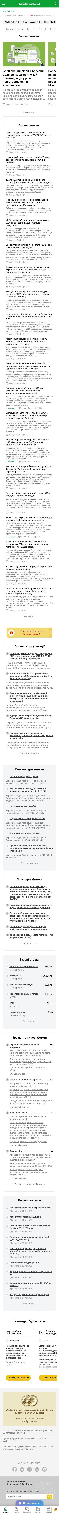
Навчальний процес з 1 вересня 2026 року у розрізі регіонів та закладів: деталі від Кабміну (28, 160)
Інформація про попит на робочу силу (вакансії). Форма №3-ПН (29, 1084)
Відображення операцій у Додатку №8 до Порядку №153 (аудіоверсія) (30, 717)
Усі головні (29, 112)
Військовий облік (18, 1112)
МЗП (7, 22)
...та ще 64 (18, 1145)
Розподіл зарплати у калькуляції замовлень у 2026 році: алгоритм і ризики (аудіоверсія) (31, 735)
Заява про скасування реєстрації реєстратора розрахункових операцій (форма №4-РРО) (29, 1172)
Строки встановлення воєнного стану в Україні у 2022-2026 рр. (30, 1227)
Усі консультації (28, 753)
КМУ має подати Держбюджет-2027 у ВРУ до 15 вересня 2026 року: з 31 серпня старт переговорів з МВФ (28, 469)
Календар (49, 1512)
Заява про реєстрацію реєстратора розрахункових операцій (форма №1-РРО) (31, 1164)
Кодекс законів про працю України (27, 818)
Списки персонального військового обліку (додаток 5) (28, 1117)
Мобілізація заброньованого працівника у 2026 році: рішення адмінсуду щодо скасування (27, 223)
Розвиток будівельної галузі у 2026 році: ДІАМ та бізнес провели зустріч (29, 567)
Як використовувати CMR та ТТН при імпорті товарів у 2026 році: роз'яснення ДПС (29, 518)
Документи (38, 1512)
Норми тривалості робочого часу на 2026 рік (31, 1272)
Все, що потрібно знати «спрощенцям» (29, 1294)
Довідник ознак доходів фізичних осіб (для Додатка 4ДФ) (29, 1238)
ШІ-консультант (32, 1503)
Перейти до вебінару (18, 1377)
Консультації (27, 1512)
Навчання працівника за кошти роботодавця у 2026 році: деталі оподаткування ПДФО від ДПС (29, 317)
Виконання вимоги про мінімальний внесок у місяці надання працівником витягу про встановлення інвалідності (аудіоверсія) (29, 697)
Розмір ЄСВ (15, 975)
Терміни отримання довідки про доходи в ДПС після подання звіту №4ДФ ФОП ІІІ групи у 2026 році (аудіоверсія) (31, 656)
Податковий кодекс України (24, 776)
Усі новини (29, 616)
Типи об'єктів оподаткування (24, 1262)
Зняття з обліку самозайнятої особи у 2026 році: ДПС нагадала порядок (28, 494)
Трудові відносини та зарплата (25, 1079)
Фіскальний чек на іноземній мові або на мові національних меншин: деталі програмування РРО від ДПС (27, 202)
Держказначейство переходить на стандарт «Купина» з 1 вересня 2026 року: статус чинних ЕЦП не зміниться (28, 269)
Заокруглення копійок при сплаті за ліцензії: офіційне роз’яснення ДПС (29, 246)
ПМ (46, 22)
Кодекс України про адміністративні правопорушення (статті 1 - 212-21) (28, 790)
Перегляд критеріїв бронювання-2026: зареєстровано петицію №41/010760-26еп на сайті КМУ (28, 135)
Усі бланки (29, 943)
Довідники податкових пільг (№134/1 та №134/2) (30, 1284)
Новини (16, 1512)
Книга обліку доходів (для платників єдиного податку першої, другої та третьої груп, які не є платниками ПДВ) (31, 1053)
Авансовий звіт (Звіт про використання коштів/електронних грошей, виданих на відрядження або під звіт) (30, 1157)
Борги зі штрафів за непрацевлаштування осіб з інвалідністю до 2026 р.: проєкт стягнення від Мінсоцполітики (27, 442)
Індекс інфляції (17, 1012)
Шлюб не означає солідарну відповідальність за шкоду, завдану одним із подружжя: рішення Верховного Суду (29, 591)
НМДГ (12, 1003)
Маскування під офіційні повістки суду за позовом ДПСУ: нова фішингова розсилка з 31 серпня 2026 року (28, 294)
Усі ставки (28, 1021)
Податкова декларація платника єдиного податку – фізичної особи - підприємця (31, 906)
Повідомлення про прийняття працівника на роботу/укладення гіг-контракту (31, 1102)
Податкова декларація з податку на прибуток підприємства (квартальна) (28, 927)
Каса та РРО (16, 1151)
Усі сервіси (29, 1303)
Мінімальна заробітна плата (23, 966)
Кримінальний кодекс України (25, 833)
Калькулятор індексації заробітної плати (30, 1207)
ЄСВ (25, 22)
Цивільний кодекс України (23, 806)
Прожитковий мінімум (21, 985)
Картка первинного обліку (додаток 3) (29, 1141)
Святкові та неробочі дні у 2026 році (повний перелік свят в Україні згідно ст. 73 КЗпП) (30, 1251)
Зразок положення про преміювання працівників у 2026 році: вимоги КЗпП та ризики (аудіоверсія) (31, 676)
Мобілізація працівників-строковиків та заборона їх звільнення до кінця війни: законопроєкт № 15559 (26, 341)
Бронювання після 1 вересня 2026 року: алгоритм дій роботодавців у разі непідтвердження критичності (23, 78)
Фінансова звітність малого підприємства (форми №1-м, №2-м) (31, 936)
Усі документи (28, 863)
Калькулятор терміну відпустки (25, 1217)
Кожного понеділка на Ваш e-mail (22, 1491)
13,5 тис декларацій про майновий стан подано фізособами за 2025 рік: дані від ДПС (29, 181)
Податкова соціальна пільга (23, 994)
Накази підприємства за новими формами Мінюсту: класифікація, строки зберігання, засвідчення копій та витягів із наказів (17, 1352)
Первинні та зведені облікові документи (25, 1046)
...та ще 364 (19, 1107)
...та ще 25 (18, 1178)
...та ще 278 (18, 1074)
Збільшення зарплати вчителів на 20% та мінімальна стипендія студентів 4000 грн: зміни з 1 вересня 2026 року (27, 415)
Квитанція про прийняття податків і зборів (28, 1068)
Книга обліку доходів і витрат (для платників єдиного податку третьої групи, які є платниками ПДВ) (31, 1061)
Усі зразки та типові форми (28, 1184)
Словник (10, 29)
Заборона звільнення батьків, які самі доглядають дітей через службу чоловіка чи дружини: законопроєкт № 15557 (28, 366)
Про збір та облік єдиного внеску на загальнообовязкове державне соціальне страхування (31, 848)
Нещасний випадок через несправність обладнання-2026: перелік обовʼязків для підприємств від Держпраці (27, 544)
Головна (5, 1512)
